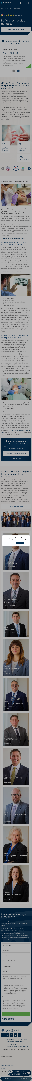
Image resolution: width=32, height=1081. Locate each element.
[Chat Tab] (16, 540)
